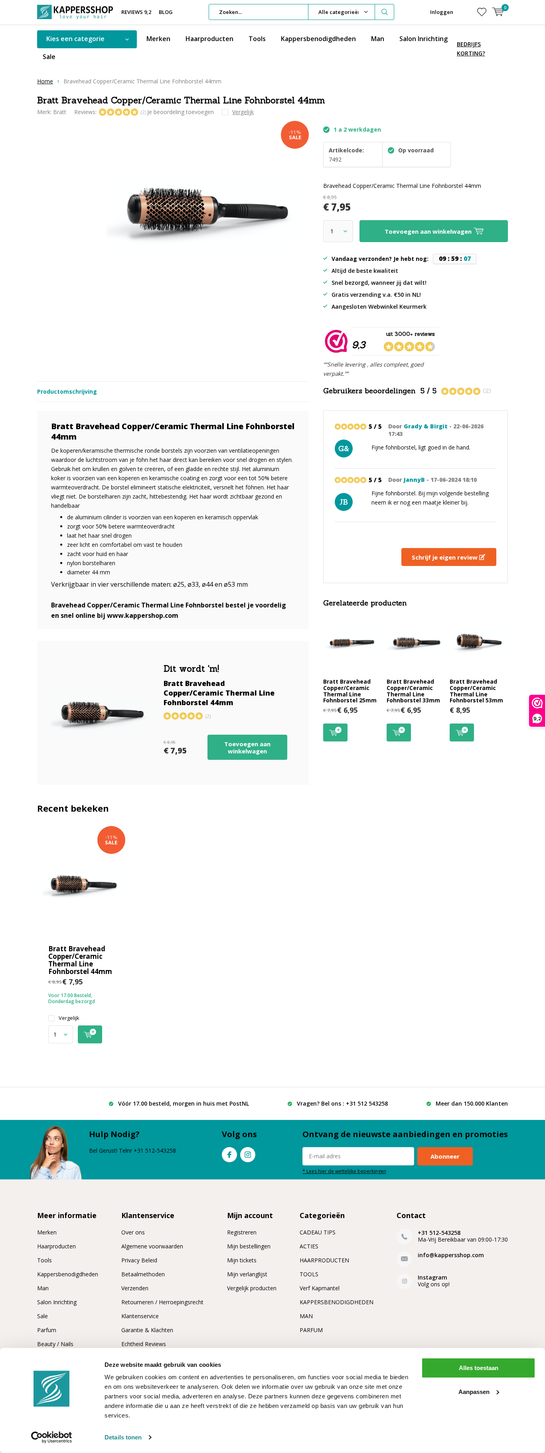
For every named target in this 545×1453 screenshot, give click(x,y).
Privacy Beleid (139, 1260)
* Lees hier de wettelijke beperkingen (344, 1171)
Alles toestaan (478, 1367)
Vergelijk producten (251, 1288)
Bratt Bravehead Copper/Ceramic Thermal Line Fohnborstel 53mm (476, 691)
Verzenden (134, 1288)
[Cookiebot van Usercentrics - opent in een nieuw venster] (52, 1437)
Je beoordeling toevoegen (180, 112)
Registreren (242, 1232)
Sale (49, 56)
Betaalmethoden (143, 1274)
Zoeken (384, 12)
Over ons (133, 1232)
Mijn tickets (242, 1260)
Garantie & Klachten (147, 1330)
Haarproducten (209, 38)
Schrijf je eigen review (445, 557)
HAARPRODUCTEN (324, 1260)
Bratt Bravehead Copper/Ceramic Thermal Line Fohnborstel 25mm (350, 691)
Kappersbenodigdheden (318, 38)
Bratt (59, 112)
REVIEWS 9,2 (136, 12)
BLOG (166, 12)
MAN (306, 1316)
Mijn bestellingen (249, 1246)
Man (377, 38)
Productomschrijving (67, 391)
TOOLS (309, 1274)
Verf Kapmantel (320, 1288)
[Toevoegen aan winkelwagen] (90, 1034)
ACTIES (309, 1246)
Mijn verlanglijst (247, 1274)
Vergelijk (69, 1018)
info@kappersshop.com (451, 1255)
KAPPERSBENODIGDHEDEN (336, 1302)
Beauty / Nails (55, 1344)
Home (45, 81)
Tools (257, 38)
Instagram (247, 1154)
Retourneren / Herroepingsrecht (162, 1302)
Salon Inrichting (423, 38)
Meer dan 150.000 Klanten (472, 1103)
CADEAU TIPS (318, 1232)
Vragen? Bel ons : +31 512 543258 (342, 1103)
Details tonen (123, 1437)
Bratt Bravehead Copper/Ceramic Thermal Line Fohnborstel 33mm (413, 691)
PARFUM (311, 1330)
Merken (158, 38)
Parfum (46, 1330)
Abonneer (445, 1156)
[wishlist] (481, 12)
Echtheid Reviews (143, 1344)
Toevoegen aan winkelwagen (247, 747)
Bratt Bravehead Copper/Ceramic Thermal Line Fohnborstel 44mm (80, 960)
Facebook (229, 1154)
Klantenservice (140, 1316)
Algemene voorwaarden (152, 1246)
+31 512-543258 (439, 1232)
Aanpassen (474, 1391)
